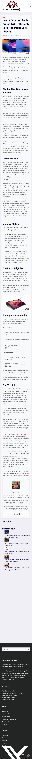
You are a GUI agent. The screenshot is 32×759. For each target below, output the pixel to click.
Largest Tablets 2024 (8, 699)
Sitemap (4, 724)
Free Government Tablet (9, 691)
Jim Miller (6, 35)
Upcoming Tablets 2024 (9, 695)
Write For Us (5, 722)
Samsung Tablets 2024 (9, 697)
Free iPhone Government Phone (12, 693)
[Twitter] (15, 514)
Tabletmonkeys (6, 664)
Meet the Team (6, 714)
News (3, 17)
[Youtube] (17, 514)
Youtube (4, 740)
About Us (5, 711)
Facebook (5, 735)
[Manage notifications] (28, 755)
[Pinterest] (19, 514)
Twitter (4, 738)
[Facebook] (12, 514)
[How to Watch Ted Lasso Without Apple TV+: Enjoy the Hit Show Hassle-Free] (17, 565)
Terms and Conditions (9, 719)
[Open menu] (30, 6)
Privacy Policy (6, 716)
